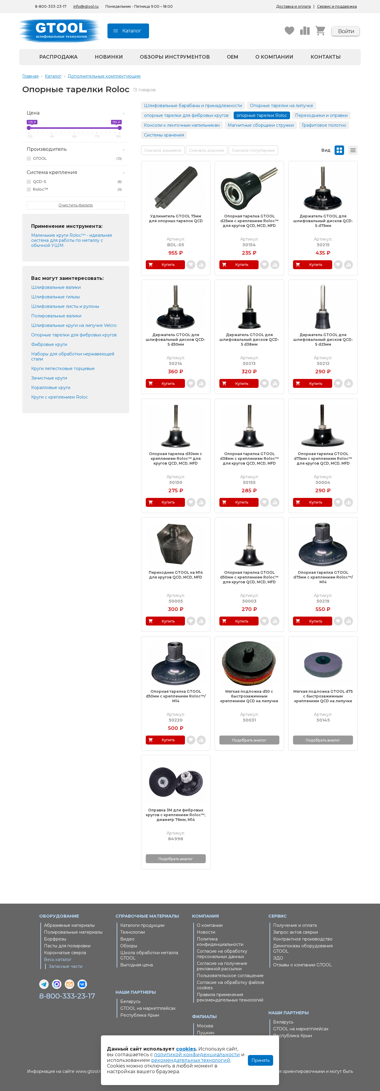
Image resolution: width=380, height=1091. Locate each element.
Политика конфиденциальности (220, 941)
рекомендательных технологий (190, 1060)
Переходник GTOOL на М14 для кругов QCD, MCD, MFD (176, 574)
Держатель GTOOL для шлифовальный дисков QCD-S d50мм (175, 340)
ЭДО (278, 958)
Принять (260, 1060)
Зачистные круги (49, 378)
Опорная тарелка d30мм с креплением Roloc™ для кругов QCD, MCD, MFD (175, 458)
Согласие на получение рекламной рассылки (222, 966)
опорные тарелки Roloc (262, 115)
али (39, 359)
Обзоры (128, 946)
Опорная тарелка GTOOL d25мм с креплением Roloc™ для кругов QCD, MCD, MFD (249, 221)
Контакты (326, 57)
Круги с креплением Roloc (59, 397)
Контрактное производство (302, 939)
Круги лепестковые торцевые (63, 368)
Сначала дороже (206, 150)
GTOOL (77, 158)
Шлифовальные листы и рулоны (65, 306)
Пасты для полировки (67, 946)
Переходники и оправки (321, 115)
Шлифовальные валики (56, 287)
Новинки (109, 57)
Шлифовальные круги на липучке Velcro (74, 325)
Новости (206, 932)
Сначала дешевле (162, 150)
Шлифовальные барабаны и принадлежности (193, 105)
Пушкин (205, 1032)
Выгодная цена (136, 965)
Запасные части (66, 966)
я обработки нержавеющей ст (72, 356)
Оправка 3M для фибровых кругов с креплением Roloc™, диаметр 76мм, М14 (175, 815)
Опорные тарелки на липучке (281, 105)
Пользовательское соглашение (230, 975)
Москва (205, 1026)
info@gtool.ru (86, 6)
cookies (186, 1049)
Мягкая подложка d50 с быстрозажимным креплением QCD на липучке (249, 696)
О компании (274, 57)
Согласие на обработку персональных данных (222, 954)
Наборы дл (43, 354)
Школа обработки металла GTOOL (149, 955)
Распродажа (58, 57)
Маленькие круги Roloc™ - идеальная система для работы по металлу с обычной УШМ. (71, 240)
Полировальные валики (56, 316)
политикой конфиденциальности (197, 1054)
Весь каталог (58, 959)
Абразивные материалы (69, 925)
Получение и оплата (295, 925)
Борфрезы (55, 939)
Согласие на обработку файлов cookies (230, 985)
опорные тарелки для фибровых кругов (186, 115)
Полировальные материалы (73, 932)
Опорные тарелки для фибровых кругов (74, 335)
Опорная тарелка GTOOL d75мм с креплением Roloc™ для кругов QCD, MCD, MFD (323, 458)
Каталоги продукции (142, 925)
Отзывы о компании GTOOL (302, 965)
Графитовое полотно (324, 125)
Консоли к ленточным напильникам (182, 125)
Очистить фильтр (75, 205)
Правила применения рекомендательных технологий (230, 997)
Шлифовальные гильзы (55, 297)
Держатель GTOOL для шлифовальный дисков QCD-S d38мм (249, 340)
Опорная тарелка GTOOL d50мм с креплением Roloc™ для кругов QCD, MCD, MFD (249, 577)
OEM (232, 57)
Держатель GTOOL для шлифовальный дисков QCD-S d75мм (323, 221)
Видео (127, 939)
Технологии (132, 932)
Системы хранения (164, 135)
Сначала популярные (253, 150)
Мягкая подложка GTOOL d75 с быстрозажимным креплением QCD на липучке (323, 696)
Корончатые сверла (65, 952)
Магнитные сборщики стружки (261, 125)
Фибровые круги (49, 344)
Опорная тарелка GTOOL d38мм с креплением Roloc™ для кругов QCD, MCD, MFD (249, 458)
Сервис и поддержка (337, 6)
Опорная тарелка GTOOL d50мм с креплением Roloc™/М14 (175, 696)
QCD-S (77, 181)
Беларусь (130, 1001)
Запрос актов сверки (295, 932)
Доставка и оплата (293, 6)
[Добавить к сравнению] (201, 264)
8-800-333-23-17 (50, 6)
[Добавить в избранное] (190, 264)
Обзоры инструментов (175, 57)
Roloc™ (77, 189)
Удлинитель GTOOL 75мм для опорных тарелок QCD (176, 218)
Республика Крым (139, 1015)
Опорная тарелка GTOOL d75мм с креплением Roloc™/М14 (323, 577)
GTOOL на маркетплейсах (147, 1008)
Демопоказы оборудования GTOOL (303, 948)
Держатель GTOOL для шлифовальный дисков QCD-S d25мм (323, 340)
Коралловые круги (50, 387)
